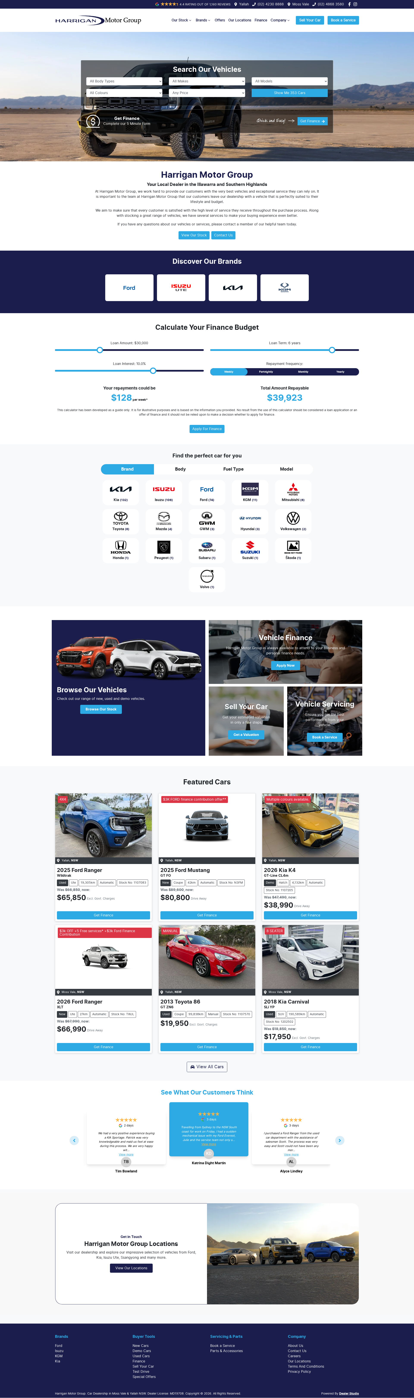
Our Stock (180, 20)
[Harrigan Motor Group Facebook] (350, 4)
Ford (58, 1346)
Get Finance (310, 121)
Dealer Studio (349, 1393)
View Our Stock (194, 235)
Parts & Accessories (226, 1351)
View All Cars (210, 1067)
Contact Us (223, 235)
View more (126, 1154)
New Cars (141, 1346)
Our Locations (239, 20)
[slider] (100, 350)
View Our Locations (131, 1268)
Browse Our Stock (101, 709)
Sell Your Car (310, 20)
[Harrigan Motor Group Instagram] (356, 4)
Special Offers (144, 1377)
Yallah (244, 4)
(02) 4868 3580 (331, 4)
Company (278, 20)
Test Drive (141, 1371)
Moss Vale (300, 4)
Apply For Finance (207, 429)
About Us (295, 1346)
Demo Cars (142, 1351)
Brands (201, 20)
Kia (57, 1361)
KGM (59, 1356)
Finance (261, 20)
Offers (220, 20)
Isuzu (59, 1351)
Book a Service (343, 20)
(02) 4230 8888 (270, 4)
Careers (294, 1356)
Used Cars (141, 1356)
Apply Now (285, 665)
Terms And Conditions (306, 1366)
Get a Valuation (246, 735)
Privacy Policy (299, 1371)
